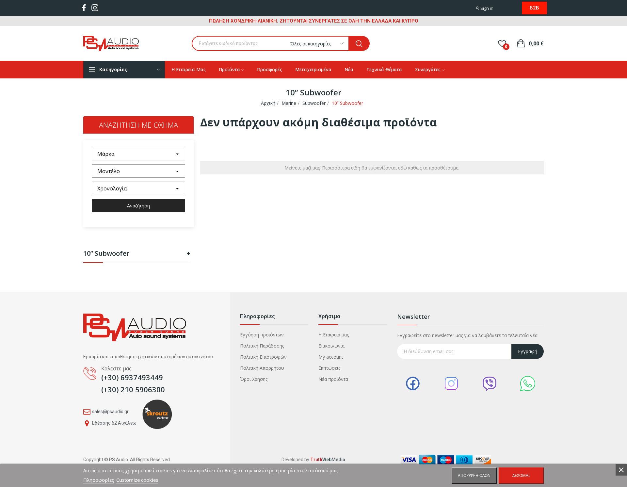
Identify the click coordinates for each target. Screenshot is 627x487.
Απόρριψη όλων (474, 475)
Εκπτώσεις (329, 368)
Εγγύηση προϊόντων (262, 335)
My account (330, 357)
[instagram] (95, 8)
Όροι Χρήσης (253, 379)
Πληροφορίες (98, 480)
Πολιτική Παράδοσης (262, 346)
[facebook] (84, 8)
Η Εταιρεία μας (333, 335)
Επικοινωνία (331, 346)
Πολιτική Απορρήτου (262, 368)
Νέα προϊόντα (333, 379)
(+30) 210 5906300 (133, 389)
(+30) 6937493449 (132, 377)
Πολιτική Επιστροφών (263, 357)
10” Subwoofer (136, 254)
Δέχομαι (521, 475)
